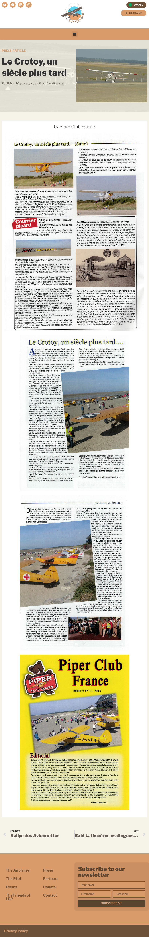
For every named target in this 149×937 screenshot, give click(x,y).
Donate (49, 887)
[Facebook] (13, 5)
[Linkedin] (21, 5)
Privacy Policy (16, 931)
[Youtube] (5, 5)
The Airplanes (18, 870)
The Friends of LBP (18, 897)
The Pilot (13, 878)
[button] (75, 34)
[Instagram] (29, 5)
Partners (50, 878)
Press (48, 870)
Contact (50, 895)
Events (11, 887)
